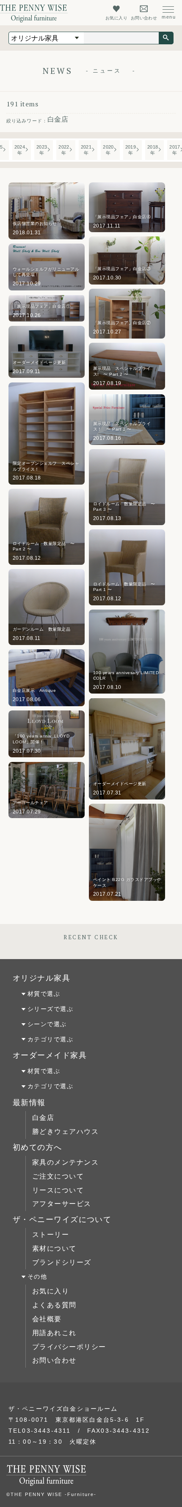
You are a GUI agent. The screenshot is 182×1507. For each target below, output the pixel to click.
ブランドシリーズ (61, 1262)
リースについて (58, 1190)
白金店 (43, 1117)
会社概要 (47, 1319)
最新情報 (29, 1102)
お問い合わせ (54, 1360)
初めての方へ (37, 1147)
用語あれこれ (54, 1332)
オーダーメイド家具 (50, 1055)
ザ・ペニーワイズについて (62, 1219)
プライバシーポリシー (69, 1346)
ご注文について (58, 1176)
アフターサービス (61, 1203)
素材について (54, 1248)
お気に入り (50, 1291)
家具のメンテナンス (65, 1162)
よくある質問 (54, 1305)
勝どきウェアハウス (65, 1131)
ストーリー (50, 1234)
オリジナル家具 (41, 978)
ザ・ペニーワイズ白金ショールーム (63, 1408)
